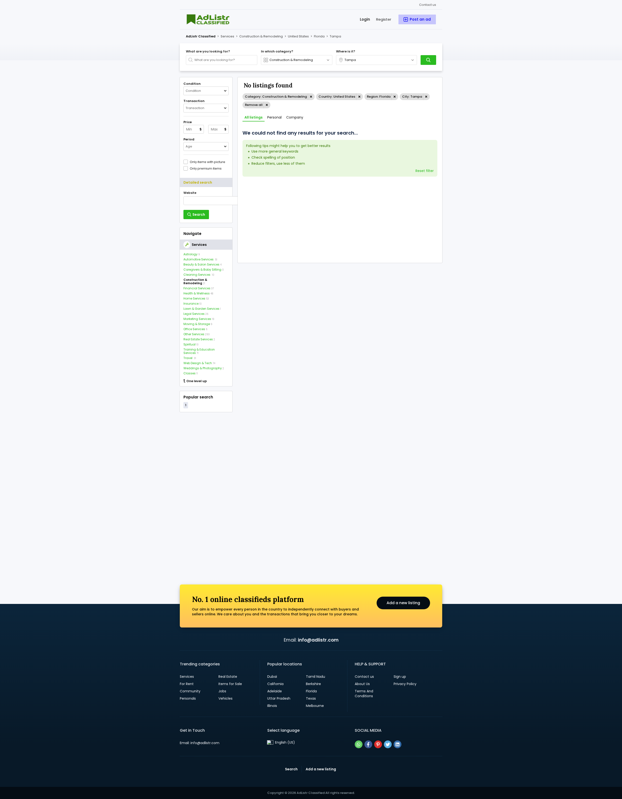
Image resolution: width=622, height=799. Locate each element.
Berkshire (313, 683)
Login (365, 19)
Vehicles (225, 698)
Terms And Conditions (364, 693)
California (275, 683)
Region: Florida (378, 96)
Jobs (222, 691)
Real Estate (227, 676)
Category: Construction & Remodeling (276, 96)
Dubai (272, 676)
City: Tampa (412, 96)
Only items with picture (207, 162)
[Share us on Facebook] (368, 744)
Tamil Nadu (315, 676)
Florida (311, 691)
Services (187, 676)
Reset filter (424, 170)
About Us (362, 683)
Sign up (400, 676)
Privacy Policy (405, 683)
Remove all (254, 105)
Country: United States (337, 96)
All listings (253, 117)
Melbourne (315, 705)
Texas (311, 698)
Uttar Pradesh (278, 698)
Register (383, 19)
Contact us (427, 5)
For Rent (187, 683)
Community (190, 691)
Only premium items (206, 168)
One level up (196, 381)
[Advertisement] (206, 490)
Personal (274, 117)
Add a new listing (403, 603)
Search (291, 769)
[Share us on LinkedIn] (397, 744)
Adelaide (274, 691)
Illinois (272, 705)
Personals (188, 698)
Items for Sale (230, 683)
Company (294, 117)
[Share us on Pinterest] (378, 744)
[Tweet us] (388, 744)
